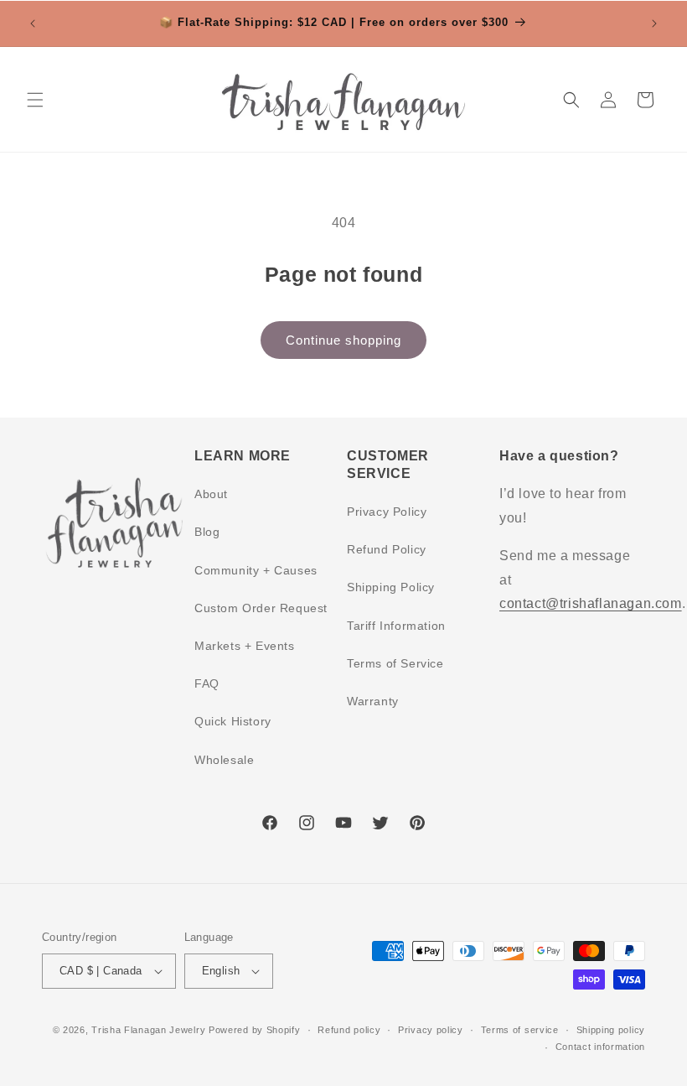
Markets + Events (244, 645)
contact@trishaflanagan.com (590, 603)
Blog (207, 531)
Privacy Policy (386, 511)
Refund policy (349, 1030)
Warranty (373, 701)
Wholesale (224, 759)
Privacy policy (430, 1030)
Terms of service (520, 1030)
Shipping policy (611, 1030)
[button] (35, 99)
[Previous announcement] (32, 23)
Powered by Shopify (255, 1030)
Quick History (232, 721)
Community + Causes (256, 570)
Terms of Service (395, 663)
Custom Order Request (261, 608)
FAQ (207, 683)
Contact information (600, 1047)
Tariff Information (396, 625)
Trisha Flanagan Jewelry (148, 1030)
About (211, 494)
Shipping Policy (391, 587)
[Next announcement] (654, 23)
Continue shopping (343, 340)
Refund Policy (386, 549)
